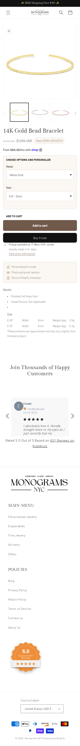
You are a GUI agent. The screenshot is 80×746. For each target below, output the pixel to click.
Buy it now (40, 238)
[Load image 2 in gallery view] (40, 112)
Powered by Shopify (54, 738)
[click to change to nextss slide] (73, 416)
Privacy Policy (17, 590)
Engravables (16, 526)
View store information (22, 253)
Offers (12, 554)
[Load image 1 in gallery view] (19, 112)
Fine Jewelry (16, 535)
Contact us (15, 618)
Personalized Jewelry (22, 516)
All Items (14, 544)
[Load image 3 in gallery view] (60, 112)
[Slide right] (75, 113)
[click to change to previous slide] (7, 416)
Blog (11, 581)
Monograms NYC (34, 738)
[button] (8, 12)
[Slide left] (4, 113)
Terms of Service (19, 608)
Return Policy (17, 599)
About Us (14, 627)
